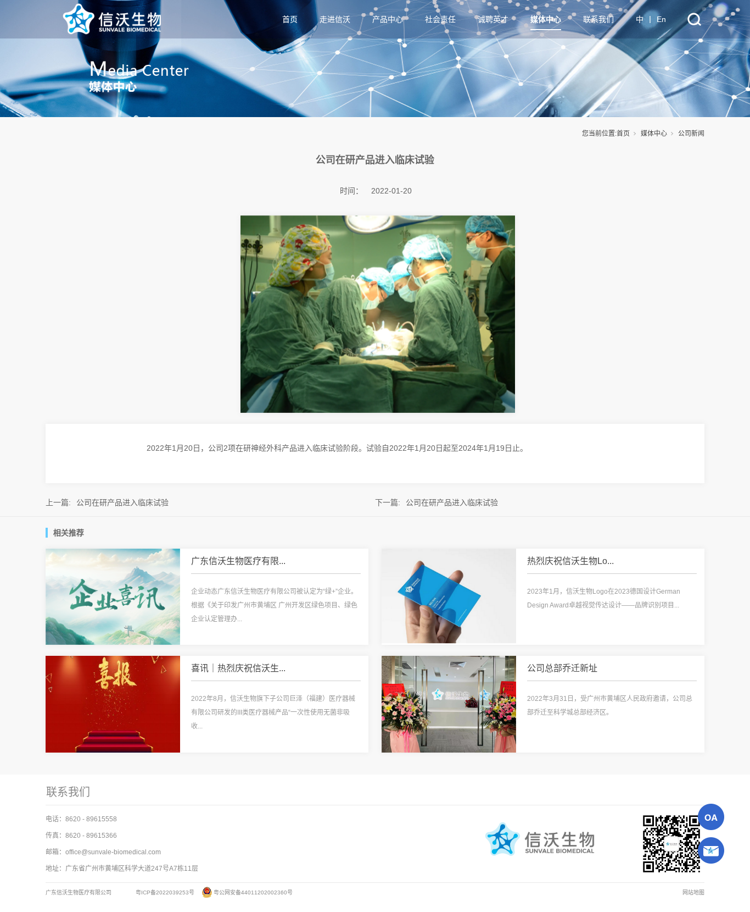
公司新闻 (691, 133)
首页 (623, 133)
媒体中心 (654, 133)
